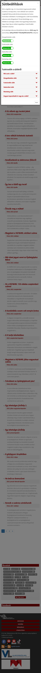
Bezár (36, 102)
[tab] (20, 73)
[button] (9, 73)
